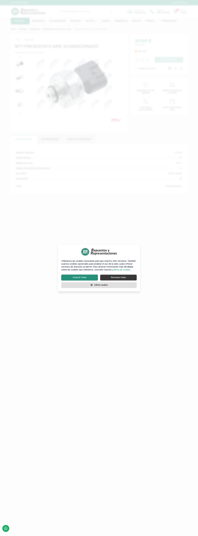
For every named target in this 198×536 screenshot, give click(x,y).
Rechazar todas (118, 277)
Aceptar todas (79, 277)
